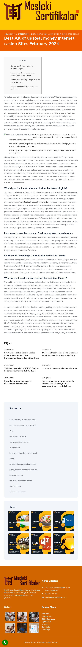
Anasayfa (45, 614)
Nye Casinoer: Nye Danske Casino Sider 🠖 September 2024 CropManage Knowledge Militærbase (21, 355)
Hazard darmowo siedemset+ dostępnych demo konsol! (18, 382)
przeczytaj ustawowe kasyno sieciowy (59, 368)
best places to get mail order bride (23, 425)
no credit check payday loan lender (23, 464)
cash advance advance (18, 436)
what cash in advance (18, 492)
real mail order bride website (21, 481)
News (12, 458)
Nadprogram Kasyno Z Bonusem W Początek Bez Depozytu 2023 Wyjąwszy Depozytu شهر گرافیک (58, 383)
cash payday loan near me (19, 442)
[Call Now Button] (5, 642)
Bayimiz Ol (46, 627)
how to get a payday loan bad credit (23, 453)
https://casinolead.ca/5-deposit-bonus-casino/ (31, 202)
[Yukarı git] (75, 640)
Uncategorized (9, 350)
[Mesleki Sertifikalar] (41, 19)
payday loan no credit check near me (23, 470)
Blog (11, 431)
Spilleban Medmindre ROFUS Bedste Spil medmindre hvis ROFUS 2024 (21, 369)
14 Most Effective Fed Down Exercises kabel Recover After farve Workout (60, 354)
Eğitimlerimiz (47, 616)
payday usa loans (16, 475)
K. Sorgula (45, 624)
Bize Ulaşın (46, 630)
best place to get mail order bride (23, 420)
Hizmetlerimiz (15, 447)
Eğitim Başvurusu (48, 619)
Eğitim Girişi (46, 622)
